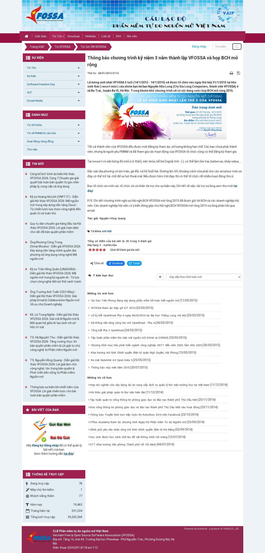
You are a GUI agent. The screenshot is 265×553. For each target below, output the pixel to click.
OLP (29, 92)
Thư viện (32, 149)
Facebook (117, 263)
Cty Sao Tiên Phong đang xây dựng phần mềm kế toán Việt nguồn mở (135, 300)
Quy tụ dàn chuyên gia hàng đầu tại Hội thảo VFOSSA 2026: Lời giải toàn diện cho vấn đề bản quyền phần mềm (55, 228)
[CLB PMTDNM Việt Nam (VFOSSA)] (44, 14)
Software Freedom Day (41, 84)
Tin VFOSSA (34, 125)
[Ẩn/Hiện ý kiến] (160, 277)
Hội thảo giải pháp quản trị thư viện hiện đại (117, 392)
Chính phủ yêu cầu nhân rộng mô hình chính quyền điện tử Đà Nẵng (132, 429)
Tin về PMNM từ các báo (41, 133)
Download (73, 36)
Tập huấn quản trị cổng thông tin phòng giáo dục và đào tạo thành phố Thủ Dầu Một (143, 399)
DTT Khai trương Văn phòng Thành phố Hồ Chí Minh (123, 444)
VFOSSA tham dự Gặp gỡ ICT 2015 (113, 307)
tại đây (68, 453)
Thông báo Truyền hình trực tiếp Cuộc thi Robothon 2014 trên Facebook (135, 414)
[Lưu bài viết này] (239, 73)
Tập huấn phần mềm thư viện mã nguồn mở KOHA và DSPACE (129, 337)
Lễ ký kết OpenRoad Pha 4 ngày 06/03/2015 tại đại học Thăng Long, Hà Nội (138, 315)
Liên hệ (105, 36)
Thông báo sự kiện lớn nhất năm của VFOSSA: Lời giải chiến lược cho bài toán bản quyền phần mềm (54, 391)
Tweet (136, 263)
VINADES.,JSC (231, 528)
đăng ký (37, 445)
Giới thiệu (41, 36)
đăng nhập (51, 445)
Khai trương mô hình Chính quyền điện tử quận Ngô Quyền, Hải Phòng (134, 352)
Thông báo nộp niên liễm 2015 (110, 367)
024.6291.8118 (77, 547)
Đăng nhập (199, 46)
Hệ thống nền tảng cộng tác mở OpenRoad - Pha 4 (123, 322)
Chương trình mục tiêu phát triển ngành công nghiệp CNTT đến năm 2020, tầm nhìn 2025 (146, 345)
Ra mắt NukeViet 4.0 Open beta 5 (111, 360)
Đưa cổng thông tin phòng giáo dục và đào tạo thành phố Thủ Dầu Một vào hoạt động (145, 407)
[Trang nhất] (27, 36)
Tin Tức (57, 36)
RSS (118, 36)
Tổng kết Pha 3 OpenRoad (107, 330)
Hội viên (132, 36)
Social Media (35, 100)
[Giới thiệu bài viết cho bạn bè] (226, 73)
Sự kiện (31, 76)
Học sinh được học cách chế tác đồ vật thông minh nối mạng (128, 437)
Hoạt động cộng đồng (40, 141)
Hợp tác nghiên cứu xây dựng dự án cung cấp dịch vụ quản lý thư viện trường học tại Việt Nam (149, 384)
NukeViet (202, 528)
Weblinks (90, 36)
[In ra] (232, 73)
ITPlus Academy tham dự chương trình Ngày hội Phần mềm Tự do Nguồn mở (138, 422)
